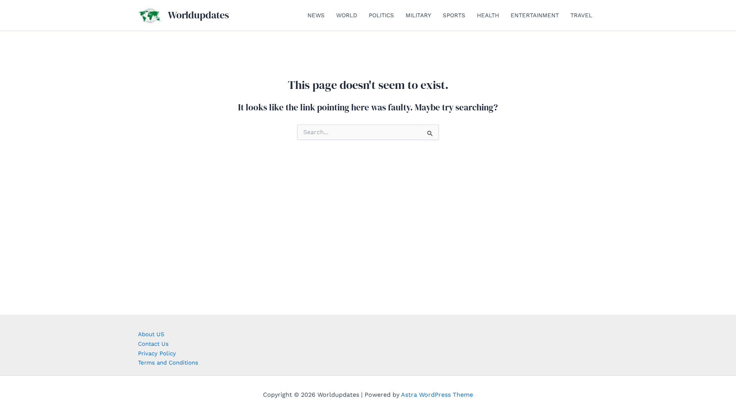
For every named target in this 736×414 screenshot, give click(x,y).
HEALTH (488, 15)
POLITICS (381, 15)
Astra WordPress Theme (437, 394)
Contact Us (153, 343)
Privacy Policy (157, 353)
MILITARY (418, 15)
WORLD (346, 15)
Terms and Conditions (168, 362)
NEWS (316, 15)
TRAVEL (581, 15)
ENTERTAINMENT (535, 15)
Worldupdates (198, 15)
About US (151, 334)
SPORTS (454, 15)
